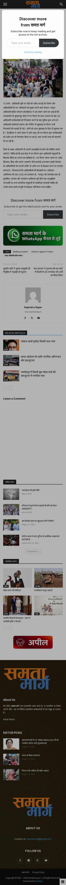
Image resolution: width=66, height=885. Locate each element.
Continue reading (33, 52)
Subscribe (49, 42)
